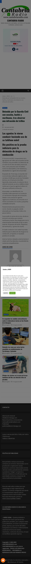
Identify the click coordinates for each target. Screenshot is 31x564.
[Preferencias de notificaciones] (3, 560)
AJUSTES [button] (6, 293)
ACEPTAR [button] (12, 293)
